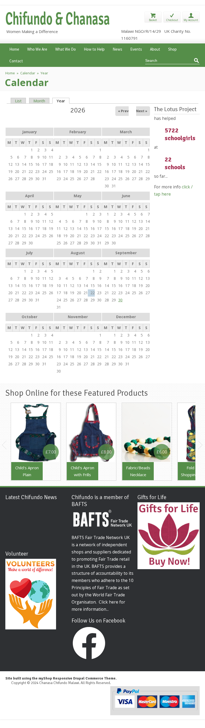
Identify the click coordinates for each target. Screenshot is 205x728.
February (77, 131)
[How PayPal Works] (155, 709)
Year (63, 100)
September (126, 252)
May (78, 195)
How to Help (94, 49)
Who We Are (37, 49)
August (78, 252)
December (126, 316)
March (126, 131)
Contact (16, 60)
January (29, 131)
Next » (141, 111)
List (18, 100)
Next (200, 445)
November (78, 316)
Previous (4, 445)
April (29, 195)
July (29, 252)
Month (39, 100)
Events (136, 49)
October (29, 316)
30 (120, 299)
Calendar (27, 73)
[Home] (58, 24)
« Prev (123, 111)
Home (14, 49)
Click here (108, 602)
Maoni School (32, 506)
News (117, 49)
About (155, 49)
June (126, 195)
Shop (172, 49)
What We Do (65, 49)
